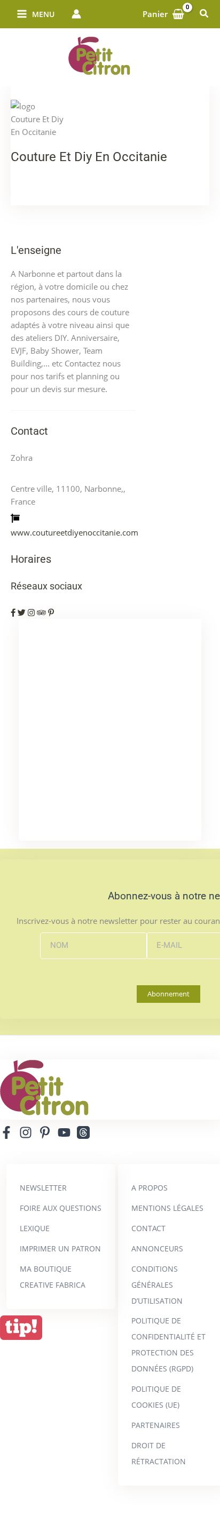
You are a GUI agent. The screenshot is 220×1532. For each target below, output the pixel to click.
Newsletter (43, 1188)
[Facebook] (6, 1132)
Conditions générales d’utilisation (157, 1285)
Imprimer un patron (60, 1248)
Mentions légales (167, 1208)
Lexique (35, 1228)
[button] (204, 14)
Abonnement (168, 994)
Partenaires (155, 1425)
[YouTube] (64, 1132)
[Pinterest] (44, 1132)
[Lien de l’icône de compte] (76, 14)
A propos (149, 1188)
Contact (148, 1228)
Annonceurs (157, 1248)
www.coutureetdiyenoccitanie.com (74, 532)
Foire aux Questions (60, 1208)
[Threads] (83, 1132)
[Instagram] (25, 1132)
